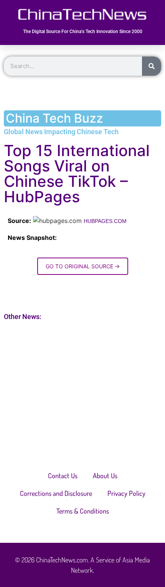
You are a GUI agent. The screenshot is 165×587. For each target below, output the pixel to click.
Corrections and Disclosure (56, 493)
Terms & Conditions (82, 511)
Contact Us (63, 475)
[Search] (151, 66)
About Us (105, 475)
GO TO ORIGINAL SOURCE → (83, 266)
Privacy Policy (126, 493)
